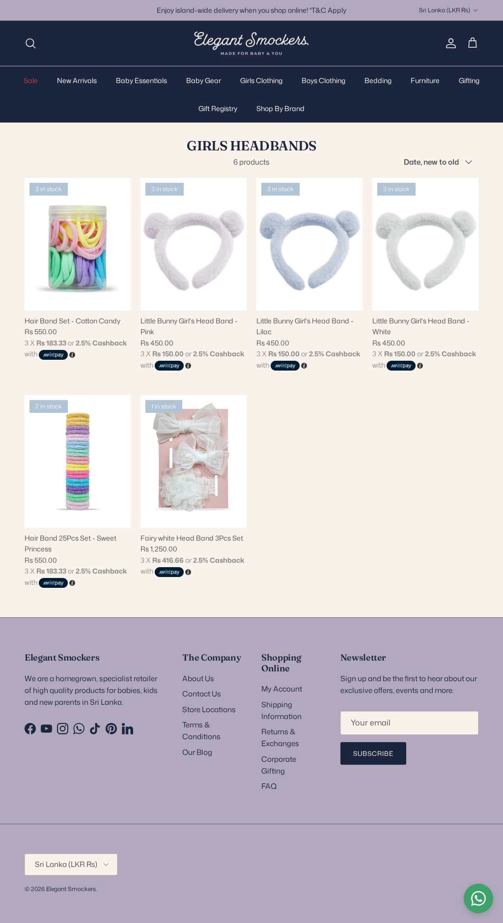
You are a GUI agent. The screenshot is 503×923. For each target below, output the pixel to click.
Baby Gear (203, 80)
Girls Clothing (261, 80)
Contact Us (201, 694)
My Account (281, 689)
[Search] (30, 43)
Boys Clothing (323, 80)
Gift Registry (217, 108)
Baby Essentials (141, 80)
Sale (31, 80)
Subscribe (373, 753)
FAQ (269, 786)
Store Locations (209, 709)
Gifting (469, 80)
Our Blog (197, 752)
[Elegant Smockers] (251, 43)
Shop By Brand (280, 108)
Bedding (377, 80)
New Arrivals (77, 80)
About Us (198, 678)
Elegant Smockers (71, 889)
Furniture (425, 80)
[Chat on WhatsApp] (478, 898)
